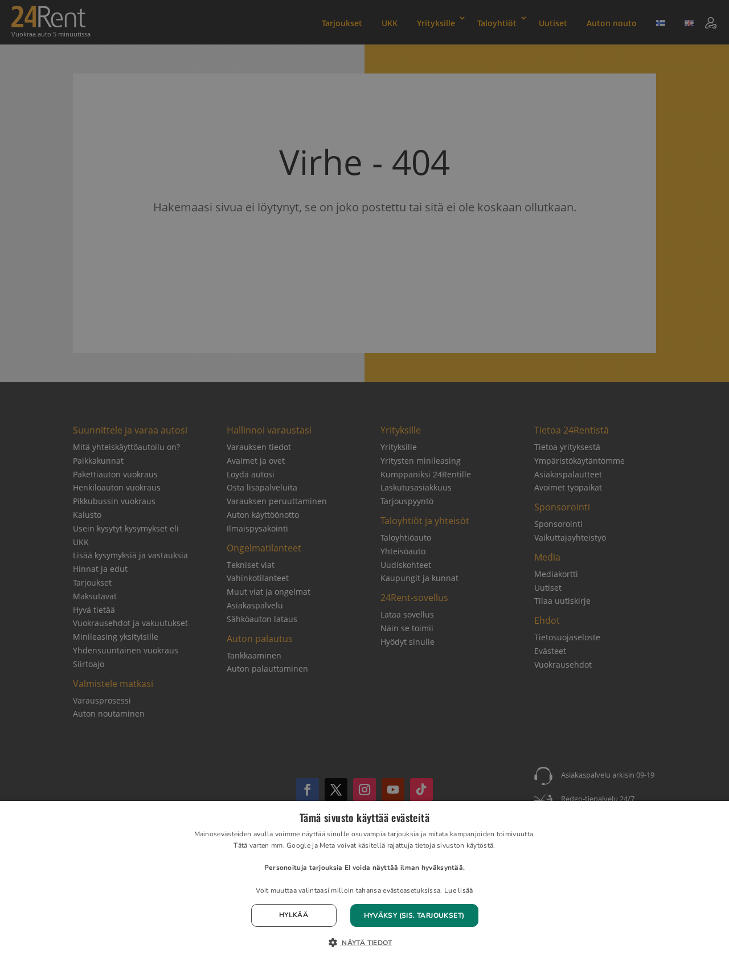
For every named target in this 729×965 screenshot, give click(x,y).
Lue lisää (458, 890)
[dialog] (364, 883)
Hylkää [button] (293, 914)
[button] (364, 943)
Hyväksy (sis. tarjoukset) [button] (414, 915)
